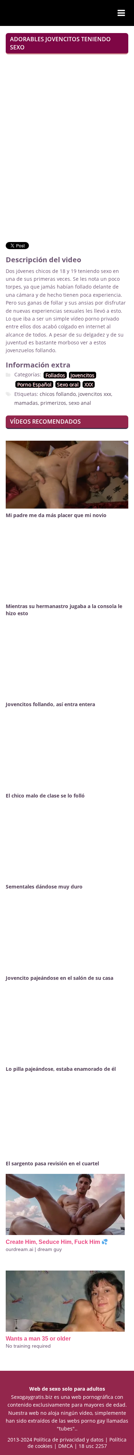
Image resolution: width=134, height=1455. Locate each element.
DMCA (65, 1446)
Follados (55, 375)
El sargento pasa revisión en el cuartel (52, 1163)
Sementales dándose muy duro (44, 886)
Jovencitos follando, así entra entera (50, 704)
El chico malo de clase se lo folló (45, 795)
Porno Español (34, 384)
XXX (88, 384)
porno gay (93, 1420)
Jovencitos (82, 375)
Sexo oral (68, 384)
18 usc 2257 (93, 1446)
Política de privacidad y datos (69, 1439)
